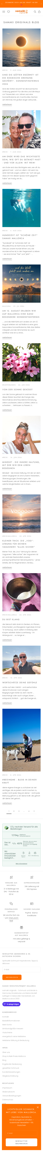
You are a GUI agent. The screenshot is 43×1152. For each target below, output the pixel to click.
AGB (4, 1103)
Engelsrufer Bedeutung (12, 1064)
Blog (4, 1060)
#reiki (5, 70)
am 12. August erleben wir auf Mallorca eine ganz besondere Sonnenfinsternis (21, 313)
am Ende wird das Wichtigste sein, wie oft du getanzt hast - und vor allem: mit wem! (21, 159)
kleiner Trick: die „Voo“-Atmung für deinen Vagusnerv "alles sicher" (18, 543)
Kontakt (5, 1017)
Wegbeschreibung (10, 1076)
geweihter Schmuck (10, 1068)
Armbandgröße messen (12, 1028)
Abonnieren (12, 977)
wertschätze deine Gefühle (19, 682)
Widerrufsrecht (8, 1092)
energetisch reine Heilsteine (14, 1036)
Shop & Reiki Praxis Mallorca (14, 1056)
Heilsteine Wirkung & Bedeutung (15, 1040)
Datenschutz (7, 1099)
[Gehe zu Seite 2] (34, 811)
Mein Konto (7, 1024)
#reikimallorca (9, 536)
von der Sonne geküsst (17, 389)
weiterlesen (7, 104)
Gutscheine (7, 1032)
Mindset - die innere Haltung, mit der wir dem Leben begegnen (21, 465)
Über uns (6, 1052)
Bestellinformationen (11, 1021)
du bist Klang (11, 619)
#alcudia (6, 306)
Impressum (7, 1088)
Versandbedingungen (11, 1096)
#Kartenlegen (9, 385)
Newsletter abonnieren (21, 1142)
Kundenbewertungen (11, 1072)
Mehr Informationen (21, 863)
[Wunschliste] (8, 12)
